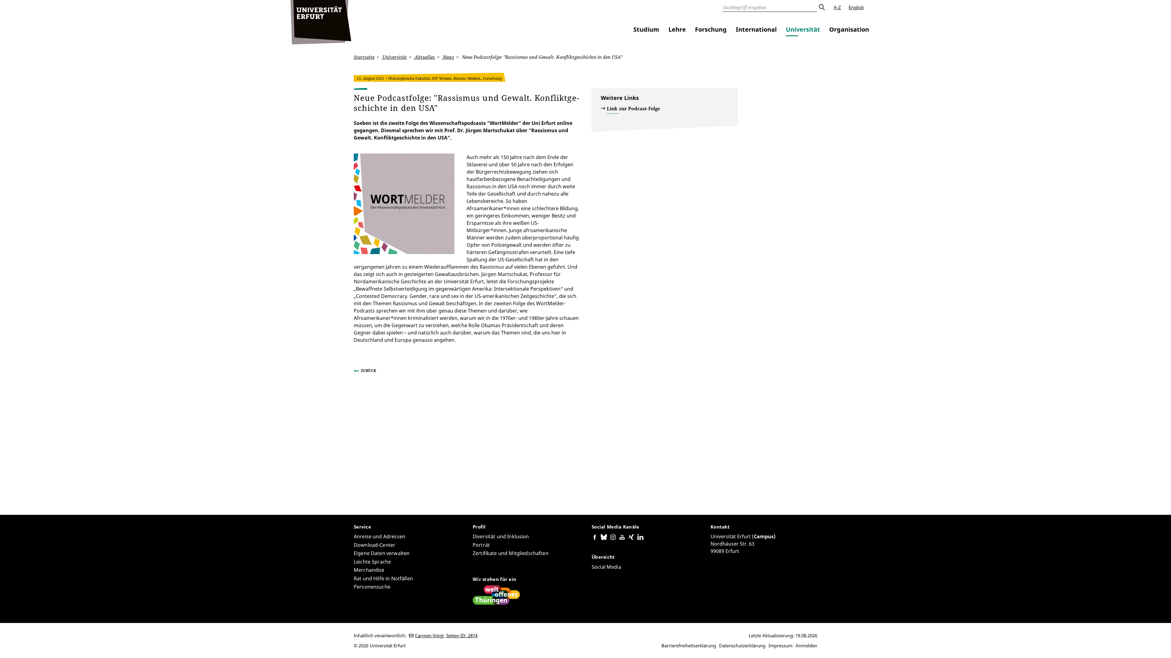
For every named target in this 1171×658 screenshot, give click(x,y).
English (856, 7)
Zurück (368, 370)
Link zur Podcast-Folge (633, 108)
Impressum (780, 645)
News (448, 57)
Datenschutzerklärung (742, 645)
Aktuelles (424, 57)
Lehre (677, 29)
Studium (646, 29)
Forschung (711, 29)
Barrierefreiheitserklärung (688, 645)
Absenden (821, 7)
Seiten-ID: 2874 (462, 635)
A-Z (837, 7)
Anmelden (806, 645)
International (756, 29)
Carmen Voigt (429, 635)
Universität (803, 29)
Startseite (364, 57)
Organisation (849, 29)
